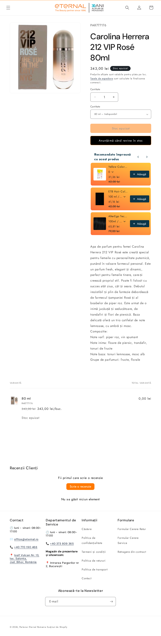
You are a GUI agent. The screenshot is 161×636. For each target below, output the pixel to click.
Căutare (86, 529)
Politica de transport (95, 569)
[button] (8, 7)
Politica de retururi (94, 561)
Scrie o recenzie (80, 486)
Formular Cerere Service (128, 540)
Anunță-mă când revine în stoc (121, 140)
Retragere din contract (132, 552)
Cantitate (95, 106)
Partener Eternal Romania (32, 627)
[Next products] (147, 157)
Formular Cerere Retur (132, 529)
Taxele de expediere (101, 78)
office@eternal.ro (26, 539)
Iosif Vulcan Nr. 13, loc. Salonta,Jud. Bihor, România (24, 558)
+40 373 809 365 (62, 543)
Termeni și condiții (94, 552)
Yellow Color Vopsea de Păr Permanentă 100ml (118, 167)
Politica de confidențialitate (92, 540)
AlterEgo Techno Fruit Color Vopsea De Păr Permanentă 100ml (118, 216)
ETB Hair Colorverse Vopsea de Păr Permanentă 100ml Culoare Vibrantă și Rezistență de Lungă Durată (118, 191)
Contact (86, 578)
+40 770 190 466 (25, 547)
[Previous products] (138, 157)
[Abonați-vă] (111, 601)
